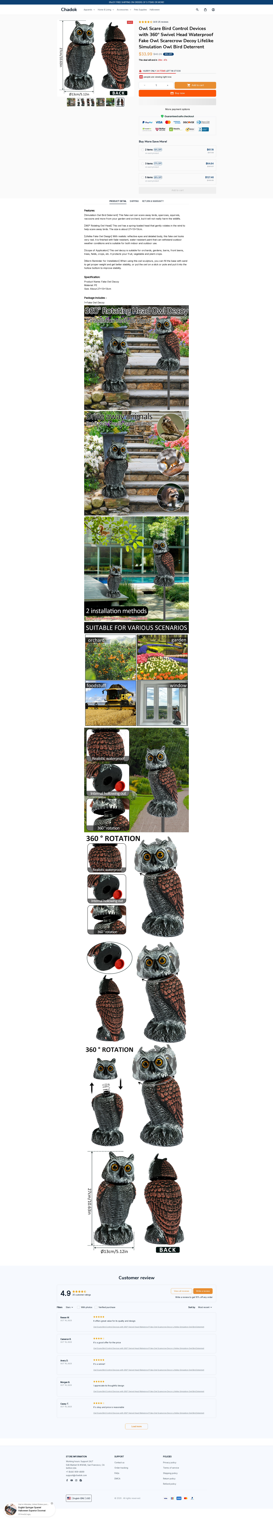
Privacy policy (169, 1462)
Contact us (119, 1462)
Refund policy (169, 1484)
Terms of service (171, 1468)
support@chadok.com (76, 1475)
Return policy (169, 1478)
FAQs (116, 1473)
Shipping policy (170, 1473)
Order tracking (121, 1468)
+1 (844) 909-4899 (75, 1472)
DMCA (117, 1478)
